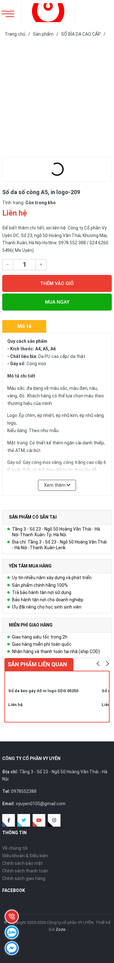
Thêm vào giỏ (57, 283)
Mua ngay (57, 302)
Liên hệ (15, 704)
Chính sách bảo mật (22, 863)
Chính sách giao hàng (23, 878)
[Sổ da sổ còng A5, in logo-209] (57, 98)
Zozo (61, 929)
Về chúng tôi (15, 848)
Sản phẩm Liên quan (37, 664)
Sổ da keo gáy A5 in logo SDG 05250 (43, 690)
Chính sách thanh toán (25, 870)
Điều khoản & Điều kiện (25, 855)
